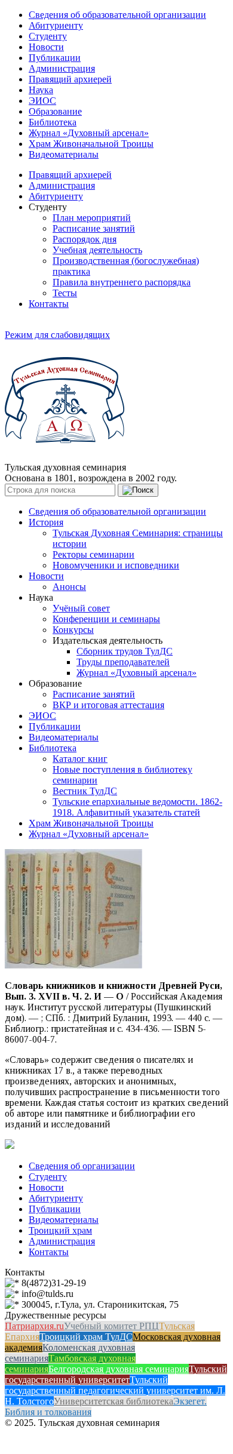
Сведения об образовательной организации (117, 15)
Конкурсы (73, 630)
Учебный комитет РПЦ (111, 1326)
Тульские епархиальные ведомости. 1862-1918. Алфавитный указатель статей (137, 807)
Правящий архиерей (70, 79)
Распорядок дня (84, 239)
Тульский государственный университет (116, 1374)
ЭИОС (42, 101)
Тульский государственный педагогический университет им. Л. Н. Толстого (115, 1390)
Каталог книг (80, 759)
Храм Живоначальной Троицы (91, 144)
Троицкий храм (60, 1230)
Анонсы (69, 587)
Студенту (48, 36)
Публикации (55, 58)
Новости (46, 47)
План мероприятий (92, 218)
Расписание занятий (94, 228)
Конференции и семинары (106, 619)
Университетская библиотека (113, 1401)
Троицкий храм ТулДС (86, 1337)
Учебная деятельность (97, 250)
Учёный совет (81, 608)
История (46, 522)
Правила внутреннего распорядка (122, 282)
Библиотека (52, 122)
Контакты (49, 304)
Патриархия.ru (34, 1326)
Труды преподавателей (123, 662)
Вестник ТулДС (85, 791)
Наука (41, 90)
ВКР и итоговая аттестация (108, 705)
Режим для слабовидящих (57, 335)
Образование (55, 111)
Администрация (62, 68)
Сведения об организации (82, 1166)
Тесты (65, 293)
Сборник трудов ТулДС (124, 651)
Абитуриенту (56, 25)
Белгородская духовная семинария (118, 1369)
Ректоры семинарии (93, 554)
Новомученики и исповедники (116, 565)
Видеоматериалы (64, 154)
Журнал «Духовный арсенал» (89, 133)
